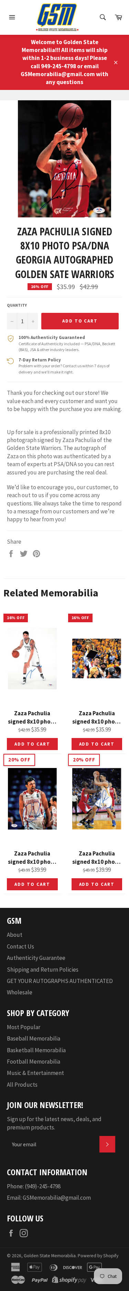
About (14, 935)
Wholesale (19, 992)
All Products (22, 1084)
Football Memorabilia (33, 1061)
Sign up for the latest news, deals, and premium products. (54, 1123)
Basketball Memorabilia (36, 1050)
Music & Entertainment (35, 1073)
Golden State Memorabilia (50, 1256)
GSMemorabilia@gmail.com (57, 1197)
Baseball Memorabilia (33, 1038)
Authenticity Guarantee (36, 958)
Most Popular (23, 1027)
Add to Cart (32, 744)
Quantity (17, 305)
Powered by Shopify (98, 1256)
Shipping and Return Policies (42, 969)
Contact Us (20, 946)
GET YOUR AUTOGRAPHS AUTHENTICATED (60, 981)
